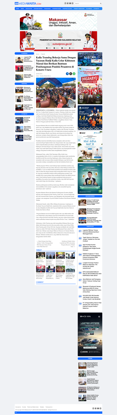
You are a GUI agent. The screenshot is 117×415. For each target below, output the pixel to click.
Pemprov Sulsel (67, 8)
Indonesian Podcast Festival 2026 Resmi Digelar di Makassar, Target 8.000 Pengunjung (92, 365)
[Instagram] (72, 3)
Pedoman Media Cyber (33, 407)
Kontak (24, 407)
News (22, 8)
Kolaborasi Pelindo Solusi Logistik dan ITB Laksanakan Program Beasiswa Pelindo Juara (67, 243)
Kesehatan (29, 8)
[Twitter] (68, 3)
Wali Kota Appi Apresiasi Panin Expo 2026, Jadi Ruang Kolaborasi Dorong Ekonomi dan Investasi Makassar (93, 373)
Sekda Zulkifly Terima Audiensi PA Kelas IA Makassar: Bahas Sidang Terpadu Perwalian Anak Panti (93, 397)
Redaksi (42, 407)
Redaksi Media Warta (45, 76)
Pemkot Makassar (79, 8)
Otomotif (96, 8)
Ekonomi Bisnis (38, 8)
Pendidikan (47, 8)
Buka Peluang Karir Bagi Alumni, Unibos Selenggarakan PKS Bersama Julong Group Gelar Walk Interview (45, 243)
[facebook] (67, 74)
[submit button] (101, 3)
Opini (17, 11)
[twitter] (70, 74)
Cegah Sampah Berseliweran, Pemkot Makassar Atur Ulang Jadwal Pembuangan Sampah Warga (93, 381)
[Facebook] (65, 3)
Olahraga (89, 8)
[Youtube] (70, 3)
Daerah (43, 54)
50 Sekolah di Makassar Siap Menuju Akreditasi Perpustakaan (93, 389)
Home (17, 8)
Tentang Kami (48, 407)
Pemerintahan (56, 8)
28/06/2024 (39, 73)
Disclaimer (18, 407)
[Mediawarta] (28, 4)
